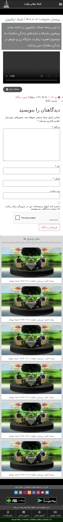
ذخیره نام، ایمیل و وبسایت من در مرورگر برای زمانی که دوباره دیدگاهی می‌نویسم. (32, 207)
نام (57, 166)
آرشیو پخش (39, 515)
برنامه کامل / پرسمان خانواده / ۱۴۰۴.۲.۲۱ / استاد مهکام (32, 358)
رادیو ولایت (8, 515)
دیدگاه (56, 127)
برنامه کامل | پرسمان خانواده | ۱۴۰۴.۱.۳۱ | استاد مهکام (31, 397)
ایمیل (56, 178)
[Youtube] (42, 492)
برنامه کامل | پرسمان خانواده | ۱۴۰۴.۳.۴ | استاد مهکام (31, 281)
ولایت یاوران (55, 515)
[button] (60, 4)
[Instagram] (38, 492)
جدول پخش (23, 515)
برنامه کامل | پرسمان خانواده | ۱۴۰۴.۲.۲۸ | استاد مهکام (31, 320)
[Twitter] (16, 492)
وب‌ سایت (55, 191)
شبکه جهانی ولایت (32, 4)
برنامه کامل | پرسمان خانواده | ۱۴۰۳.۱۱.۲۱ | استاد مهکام (31, 474)
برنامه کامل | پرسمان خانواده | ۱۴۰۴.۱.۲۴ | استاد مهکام (31, 436)
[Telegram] (47, 492)
